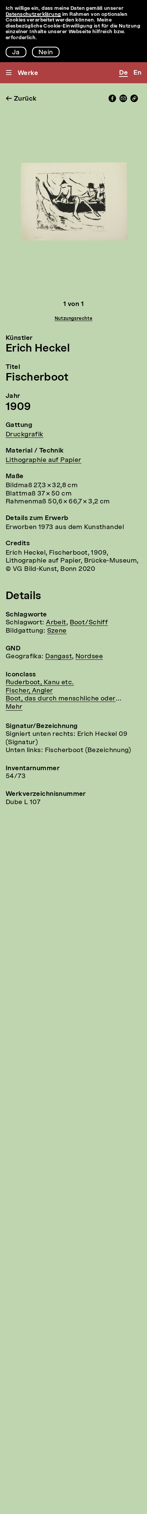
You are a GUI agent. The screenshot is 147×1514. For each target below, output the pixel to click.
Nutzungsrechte (73, 319)
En (137, 73)
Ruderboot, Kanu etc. (40, 682)
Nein (45, 52)
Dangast (58, 656)
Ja (16, 52)
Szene (57, 631)
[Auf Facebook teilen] (112, 100)
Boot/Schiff (89, 622)
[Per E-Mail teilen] (123, 100)
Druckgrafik (24, 434)
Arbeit (56, 622)
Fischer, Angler (29, 691)
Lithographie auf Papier (43, 460)
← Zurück (21, 99)
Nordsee (89, 656)
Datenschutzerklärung (33, 14)
